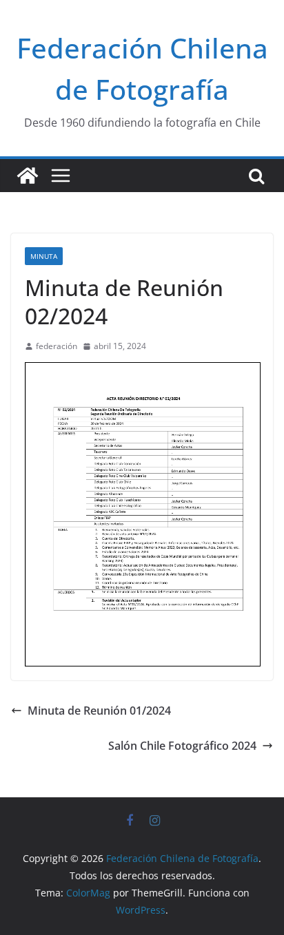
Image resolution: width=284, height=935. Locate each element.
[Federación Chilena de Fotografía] (27, 175)
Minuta (43, 256)
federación (56, 346)
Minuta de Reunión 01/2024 (99, 710)
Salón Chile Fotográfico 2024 (182, 745)
